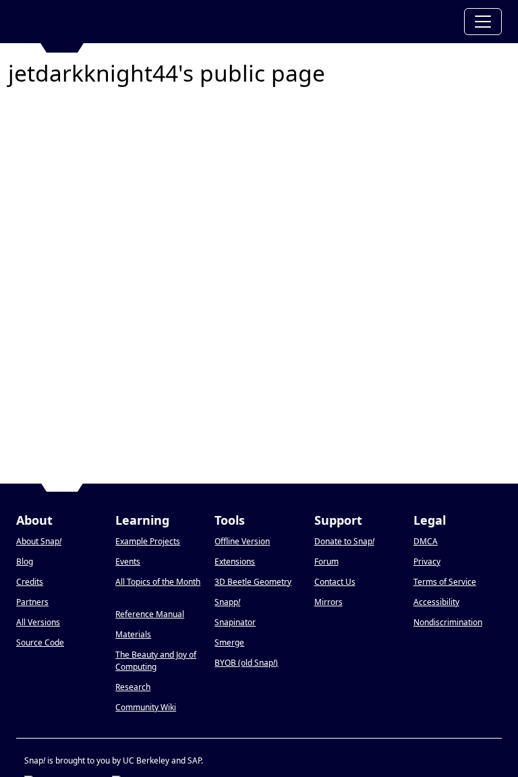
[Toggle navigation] (483, 21)
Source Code (40, 642)
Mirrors (328, 602)
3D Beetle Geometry (252, 581)
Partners (32, 602)
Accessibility (436, 602)
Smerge (229, 642)
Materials (133, 634)
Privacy (426, 561)
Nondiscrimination (447, 622)
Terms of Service (444, 581)
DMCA (425, 541)
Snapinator (235, 622)
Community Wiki (145, 707)
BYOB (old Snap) (246, 662)
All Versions (38, 622)
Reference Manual (149, 614)
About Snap (38, 541)
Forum (326, 561)
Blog (24, 561)
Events (127, 561)
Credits (29, 581)
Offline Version (242, 541)
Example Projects (147, 541)
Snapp (227, 602)
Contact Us (334, 581)
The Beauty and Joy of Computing (155, 660)
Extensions (234, 561)
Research (132, 687)
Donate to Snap (344, 541)
